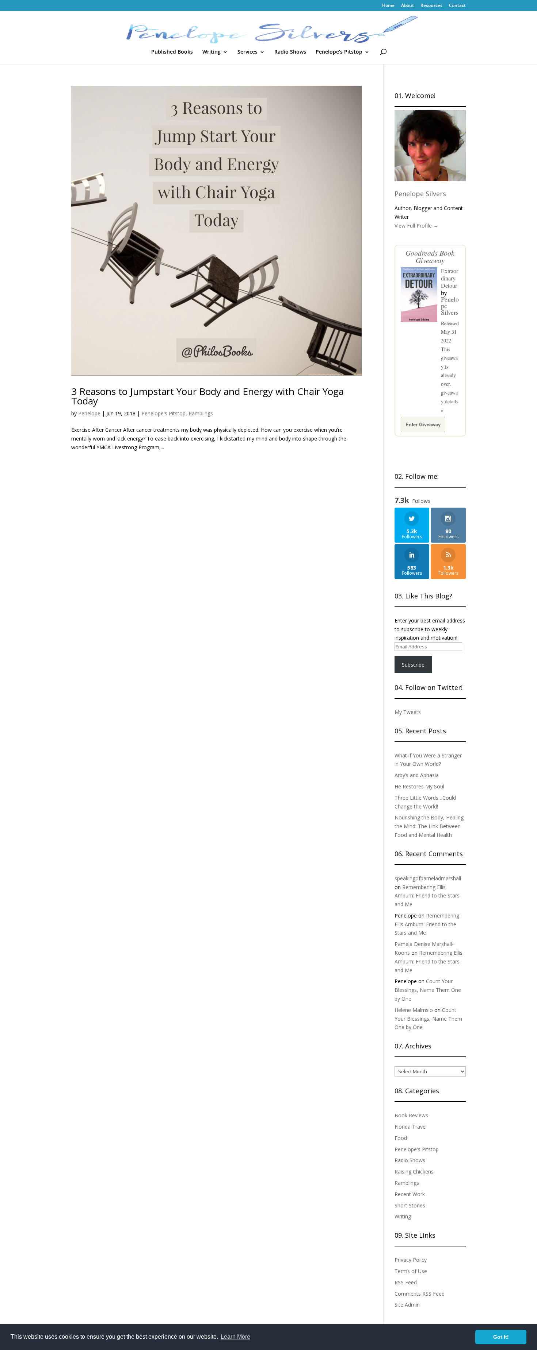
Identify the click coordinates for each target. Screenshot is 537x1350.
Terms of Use (411, 1271)
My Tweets (408, 712)
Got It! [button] (501, 1337)
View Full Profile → (416, 225)
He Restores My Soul (419, 786)
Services (247, 52)
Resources (431, 5)
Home (388, 5)
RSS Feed (406, 1282)
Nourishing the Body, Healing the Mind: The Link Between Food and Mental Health (429, 826)
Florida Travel (411, 1126)
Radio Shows (290, 52)
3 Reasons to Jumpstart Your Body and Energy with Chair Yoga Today (207, 396)
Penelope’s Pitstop (339, 52)
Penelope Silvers (420, 193)
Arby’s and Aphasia (417, 775)
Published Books (172, 52)
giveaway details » (449, 401)
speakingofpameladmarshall (428, 878)
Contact (457, 5)
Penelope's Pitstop (163, 413)
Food (401, 1137)
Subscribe (413, 664)
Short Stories (410, 1205)
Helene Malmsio (414, 1009)
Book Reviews (411, 1115)
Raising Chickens (414, 1171)
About (407, 5)
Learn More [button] (235, 1337)
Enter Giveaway (423, 424)
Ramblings (200, 413)
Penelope (89, 413)
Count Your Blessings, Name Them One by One (428, 990)
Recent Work (410, 1194)
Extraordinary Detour (449, 278)
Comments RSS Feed (420, 1293)
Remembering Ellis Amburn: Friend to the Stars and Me (427, 896)
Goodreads (421, 252)
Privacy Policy (411, 1259)
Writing (211, 52)
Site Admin (407, 1304)
